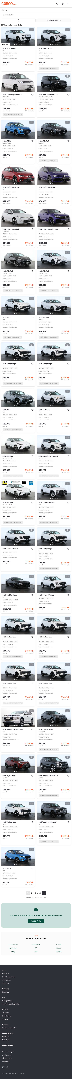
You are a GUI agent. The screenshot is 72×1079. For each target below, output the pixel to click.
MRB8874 (5, 1040)
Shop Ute (5, 974)
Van (36, 952)
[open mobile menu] (67, 3)
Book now (5, 992)
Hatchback (13, 948)
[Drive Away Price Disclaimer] (9, 111)
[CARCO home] (9, 3)
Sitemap (5, 1019)
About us (5, 1013)
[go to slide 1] (14, 44)
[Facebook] (3, 1067)
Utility (13, 952)
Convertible (36, 944)
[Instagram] (7, 1067)
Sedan (58, 948)
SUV (36, 948)
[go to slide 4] (19, 44)
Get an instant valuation (11, 1004)
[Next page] (44, 893)
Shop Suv (5, 983)
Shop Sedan (6, 980)
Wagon (59, 952)
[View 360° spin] (31, 29)
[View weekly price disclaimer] (32, 64)
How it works (6, 1016)
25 (40, 893)
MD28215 (5, 1037)
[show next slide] (31, 38)
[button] (18, 20)
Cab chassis (13, 944)
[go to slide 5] (21, 44)
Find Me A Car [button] (36, 921)
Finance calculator (9, 1028)
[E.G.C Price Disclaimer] (6, 64)
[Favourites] (57, 3)
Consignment (7, 1001)
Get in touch (6, 1055)
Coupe (58, 944)
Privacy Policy (19, 1073)
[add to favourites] (32, 48)
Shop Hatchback (8, 977)
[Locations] (62, 3)
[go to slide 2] (16, 44)
